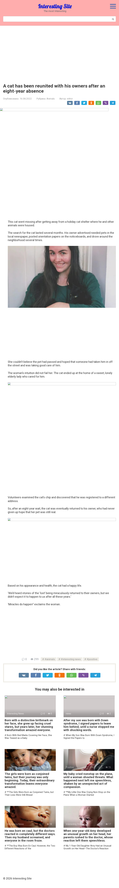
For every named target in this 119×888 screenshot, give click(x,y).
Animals (50, 98)
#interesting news (71, 659)
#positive (92, 659)
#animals (50, 659)
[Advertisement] (59, 52)
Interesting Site (55, 6)
